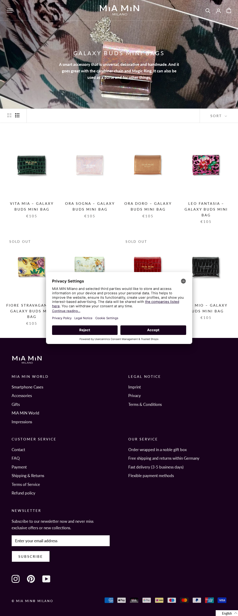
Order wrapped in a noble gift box (157, 449)
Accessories (22, 395)
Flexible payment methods (151, 475)
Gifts (16, 404)
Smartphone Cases (27, 387)
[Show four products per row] (17, 115)
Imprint (134, 387)
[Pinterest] (31, 579)
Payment (19, 467)
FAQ (16, 458)
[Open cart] (229, 10)
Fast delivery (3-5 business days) (156, 467)
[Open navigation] (10, 10)
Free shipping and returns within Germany (163, 458)
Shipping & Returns (28, 475)
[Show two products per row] (9, 115)
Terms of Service (26, 484)
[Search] (207, 10)
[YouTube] (46, 579)
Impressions (22, 421)
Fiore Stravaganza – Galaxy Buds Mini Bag (31, 311)
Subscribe (30, 556)
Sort (217, 116)
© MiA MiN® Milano (32, 601)
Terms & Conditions (145, 404)
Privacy (134, 395)
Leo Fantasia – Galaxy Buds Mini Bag (206, 209)
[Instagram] (16, 579)
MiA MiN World (25, 413)
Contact (18, 449)
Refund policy (23, 493)
